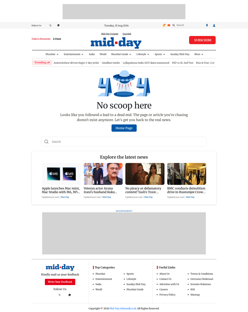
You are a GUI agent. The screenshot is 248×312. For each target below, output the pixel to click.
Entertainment (72, 54)
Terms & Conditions (201, 273)
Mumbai (50, 54)
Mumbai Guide (119, 54)
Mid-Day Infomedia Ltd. (123, 308)
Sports (158, 54)
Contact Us (165, 279)
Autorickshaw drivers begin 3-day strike (76, 62)
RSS (192, 289)
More (197, 54)
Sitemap (195, 294)
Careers (163, 289)
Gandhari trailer (111, 62)
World (103, 54)
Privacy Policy (167, 294)
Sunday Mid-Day (179, 54)
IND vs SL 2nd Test (182, 62)
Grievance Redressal (201, 279)
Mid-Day (65, 197)
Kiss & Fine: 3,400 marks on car (214, 62)
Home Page (124, 128)
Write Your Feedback (60, 281)
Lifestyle (141, 54)
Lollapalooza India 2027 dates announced (146, 62)
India (92, 54)
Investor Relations (200, 284)
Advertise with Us (169, 284)
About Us (164, 273)
